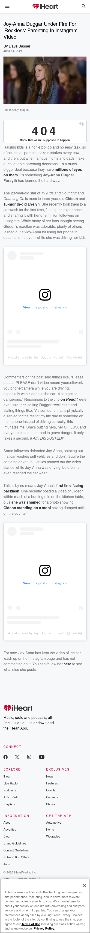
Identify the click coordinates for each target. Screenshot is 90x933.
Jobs (6, 864)
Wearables (53, 836)
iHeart (7, 776)
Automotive (53, 822)
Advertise (9, 829)
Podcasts (9, 790)
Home (50, 829)
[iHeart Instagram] (29, 756)
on (63, 399)
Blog (6, 836)
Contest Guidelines (16, 850)
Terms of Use (30, 924)
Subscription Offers (16, 857)
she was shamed (26, 502)
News (50, 776)
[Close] (84, 885)
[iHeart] (45, 6)
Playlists (9, 804)
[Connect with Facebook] (5, 756)
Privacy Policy (44, 928)
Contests (52, 797)
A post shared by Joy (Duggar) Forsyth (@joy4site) (45, 357)
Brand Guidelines (14, 843)
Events (51, 790)
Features (52, 783)
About (7, 822)
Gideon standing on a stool (27, 507)
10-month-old (15, 204)
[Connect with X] (17, 756)
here (67, 663)
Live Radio (10, 783)
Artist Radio (11, 797)
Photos (51, 804)
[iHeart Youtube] (42, 756)
